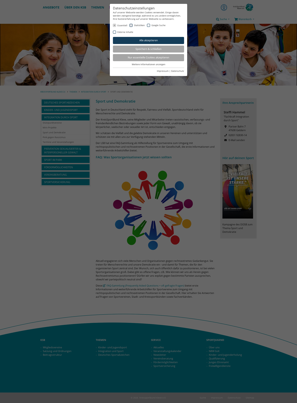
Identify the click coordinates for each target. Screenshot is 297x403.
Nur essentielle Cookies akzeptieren (148, 57)
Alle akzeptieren (148, 40)
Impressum (163, 71)
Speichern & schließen (148, 49)
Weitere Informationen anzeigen (148, 64)
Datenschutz (177, 71)
